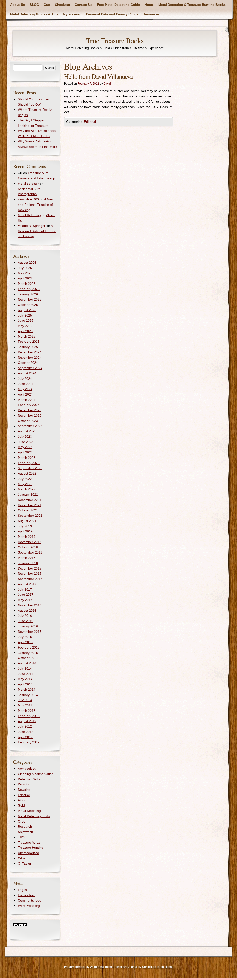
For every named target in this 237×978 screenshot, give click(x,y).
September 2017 (30, 579)
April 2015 (25, 642)
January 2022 (28, 494)
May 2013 (25, 705)
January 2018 (28, 563)
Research (25, 826)
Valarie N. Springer (31, 226)
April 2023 (25, 452)
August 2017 (27, 584)
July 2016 (25, 615)
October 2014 (28, 658)
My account (72, 14)
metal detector (28, 183)
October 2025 (28, 305)
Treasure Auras (29, 842)
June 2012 (25, 732)
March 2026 (26, 283)
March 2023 (26, 457)
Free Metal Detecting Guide (118, 4)
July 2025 (25, 315)
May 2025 (25, 326)
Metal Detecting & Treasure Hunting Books (192, 4)
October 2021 (28, 510)
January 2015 (28, 653)
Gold (21, 805)
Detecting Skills (29, 779)
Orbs (21, 821)
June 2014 (25, 674)
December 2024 (29, 352)
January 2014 (28, 695)
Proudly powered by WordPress (84, 967)
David (107, 83)
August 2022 (27, 473)
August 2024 (27, 373)
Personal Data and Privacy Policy (112, 14)
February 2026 (29, 289)
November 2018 (29, 542)
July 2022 (25, 479)
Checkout (62, 4)
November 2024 (29, 357)
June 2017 (25, 594)
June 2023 (25, 442)
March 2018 (26, 558)
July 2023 (25, 436)
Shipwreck (25, 832)
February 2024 (29, 405)
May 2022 (25, 484)
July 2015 (25, 637)
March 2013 (26, 710)
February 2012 (29, 742)
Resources (151, 14)
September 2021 (30, 515)
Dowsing (24, 784)
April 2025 (25, 331)
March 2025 (26, 336)
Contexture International (157, 967)
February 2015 (29, 647)
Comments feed (29, 900)
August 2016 (27, 610)
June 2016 (25, 621)
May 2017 (25, 600)
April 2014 (25, 684)
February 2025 (29, 341)
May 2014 (25, 679)
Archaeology (27, 768)
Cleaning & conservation (35, 774)
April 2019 (25, 531)
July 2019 (25, 526)
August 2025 (27, 310)
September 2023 (30, 426)
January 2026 (28, 294)
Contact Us (83, 4)
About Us (17, 4)
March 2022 (26, 489)
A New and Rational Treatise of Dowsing (35, 204)
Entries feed (26, 895)
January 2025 (28, 347)
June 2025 (25, 320)
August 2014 (27, 663)
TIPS (21, 837)
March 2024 (26, 400)
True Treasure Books (114, 40)
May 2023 (25, 447)
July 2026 (25, 268)
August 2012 (27, 721)
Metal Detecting (29, 215)
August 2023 (27, 431)
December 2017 (29, 568)
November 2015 (29, 631)
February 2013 (29, 716)
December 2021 (29, 500)
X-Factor (24, 858)
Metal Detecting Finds (34, 816)
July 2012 (25, 726)
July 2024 (25, 378)
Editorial (90, 121)
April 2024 (25, 394)
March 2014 (26, 689)
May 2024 (25, 389)
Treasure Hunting (30, 847)
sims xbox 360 (28, 199)
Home (149, 4)
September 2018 (30, 552)
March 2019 (26, 536)
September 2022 (30, 468)
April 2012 (25, 737)
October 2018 (28, 547)
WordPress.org (29, 906)
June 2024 (25, 384)
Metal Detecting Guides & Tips (34, 14)
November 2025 (29, 299)
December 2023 (29, 410)
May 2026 (25, 273)
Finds (22, 800)
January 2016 (28, 626)
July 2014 (25, 668)
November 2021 (29, 505)
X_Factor (24, 863)
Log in (22, 890)
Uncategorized (28, 853)
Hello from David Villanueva (98, 76)
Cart (47, 4)
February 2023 (29, 463)
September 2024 (30, 368)
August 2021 (27, 521)
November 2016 (29, 605)
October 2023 (28, 421)
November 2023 (29, 415)
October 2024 (28, 362)
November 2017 (29, 573)
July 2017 (25, 589)
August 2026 (27, 262)
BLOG (34, 4)
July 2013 (25, 700)
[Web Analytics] (20, 925)
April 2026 (25, 278)
